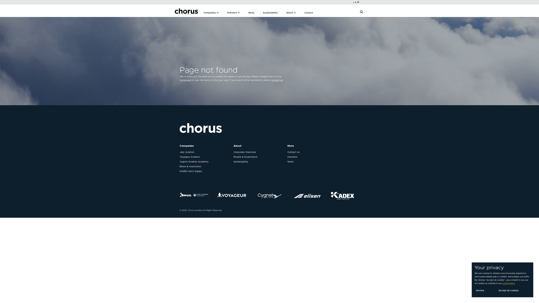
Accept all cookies (509, 290)
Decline (480, 290)
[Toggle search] (361, 11)
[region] (502, 279)
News (251, 13)
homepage (185, 80)
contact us (277, 80)
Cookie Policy (508, 283)
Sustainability (270, 13)
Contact (308, 13)
